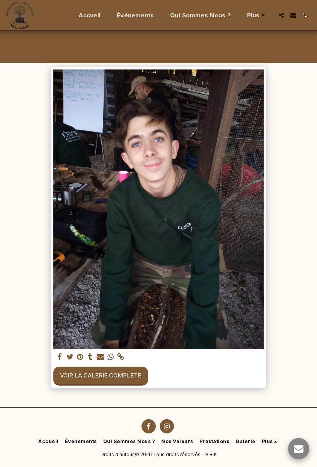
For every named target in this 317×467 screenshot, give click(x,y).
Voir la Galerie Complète (100, 375)
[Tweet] (70, 357)
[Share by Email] (100, 357)
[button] (281, 15)
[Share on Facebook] (59, 357)
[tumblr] (90, 357)
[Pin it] (80, 357)
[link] (120, 357)
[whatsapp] (110, 357)
